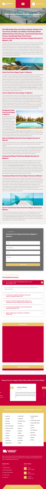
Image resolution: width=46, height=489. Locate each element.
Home (3, 24)
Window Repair (7, 467)
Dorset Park (8, 440)
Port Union (20, 440)
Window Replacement (8, 472)
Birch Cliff (8, 423)
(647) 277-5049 (39, 4)
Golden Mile (20, 416)
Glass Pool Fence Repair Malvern (17, 24)
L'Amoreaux (20, 425)
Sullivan (32, 427)
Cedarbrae (8, 430)
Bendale (7, 421)
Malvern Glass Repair (23, 486)
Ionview (20, 423)
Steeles (32, 425)
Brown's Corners (9, 428)
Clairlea (7, 433)
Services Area (6, 474)
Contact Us (6, 477)
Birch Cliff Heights (9, 425)
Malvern (7, 24)
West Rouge (33, 435)
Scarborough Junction (35, 420)
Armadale (8, 418)
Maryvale (20, 430)
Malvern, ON (30, 478)
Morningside (21, 435)
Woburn (32, 439)
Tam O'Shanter (34, 430)
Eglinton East (9, 442)
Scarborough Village (35, 422)
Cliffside (7, 438)
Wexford (32, 437)
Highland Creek (21, 421)
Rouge (19, 442)
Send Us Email (31, 473)
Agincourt (8, 416)
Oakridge (20, 438)
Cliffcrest (8, 435)
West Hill (33, 432)
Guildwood (20, 418)
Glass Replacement (8, 470)
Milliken (20, 433)
